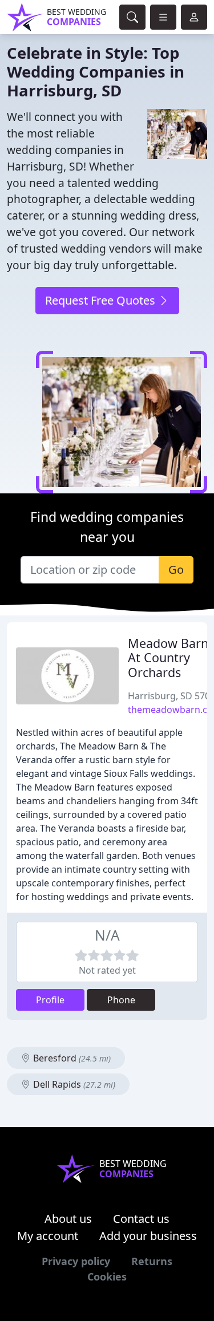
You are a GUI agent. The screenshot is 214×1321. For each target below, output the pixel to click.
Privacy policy (76, 1261)
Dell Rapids (73, 1084)
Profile (50, 1000)
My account (47, 1235)
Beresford (71, 1058)
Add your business (148, 1235)
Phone (121, 1000)
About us (68, 1218)
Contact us (141, 1218)
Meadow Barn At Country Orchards (168, 658)
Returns (151, 1261)
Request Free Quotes (101, 300)
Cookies (107, 1276)
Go (176, 569)
